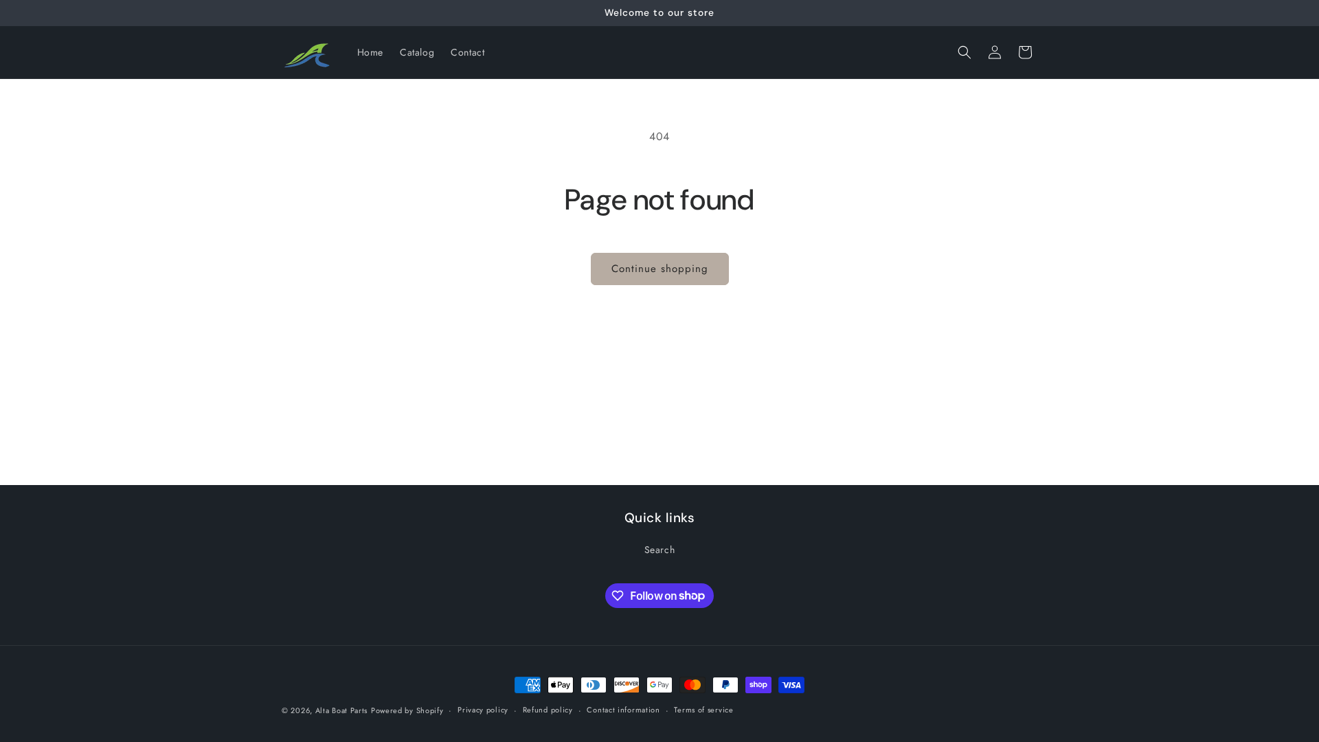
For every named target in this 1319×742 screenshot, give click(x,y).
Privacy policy (483, 709)
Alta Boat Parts (341, 710)
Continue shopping (659, 268)
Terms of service (703, 709)
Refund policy (548, 709)
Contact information (623, 709)
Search (659, 549)
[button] (964, 52)
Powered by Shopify (407, 710)
